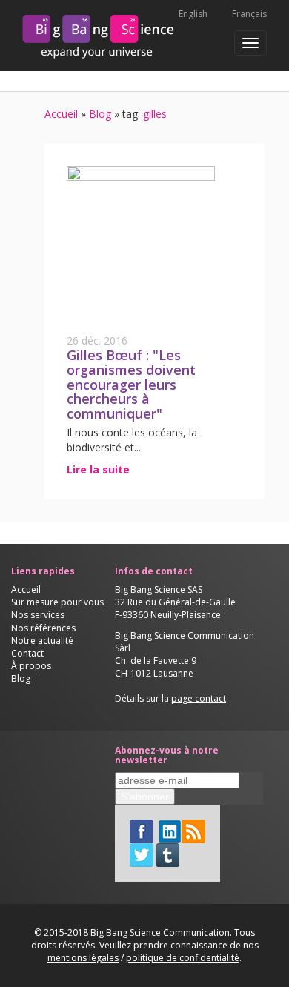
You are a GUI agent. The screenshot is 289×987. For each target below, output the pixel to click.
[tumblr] (167, 854)
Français (249, 13)
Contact (27, 653)
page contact (198, 698)
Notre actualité (42, 640)
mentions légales (83, 957)
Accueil (61, 114)
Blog (100, 114)
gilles (153, 114)
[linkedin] (170, 830)
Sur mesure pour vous (57, 602)
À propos (31, 665)
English (193, 13)
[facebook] (141, 830)
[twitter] (141, 854)
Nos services (37, 614)
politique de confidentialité (182, 957)
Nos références (43, 628)
